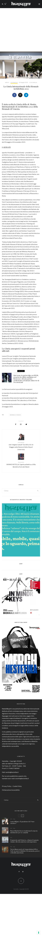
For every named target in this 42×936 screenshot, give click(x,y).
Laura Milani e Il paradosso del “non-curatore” (22, 822)
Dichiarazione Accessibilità (11, 790)
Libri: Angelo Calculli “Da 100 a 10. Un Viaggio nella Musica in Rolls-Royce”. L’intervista (21, 446)
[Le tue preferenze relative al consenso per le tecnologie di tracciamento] (38, 932)
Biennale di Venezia (15, 414)
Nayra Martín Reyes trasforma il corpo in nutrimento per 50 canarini (23, 831)
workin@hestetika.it (12, 772)
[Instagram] (23, 872)
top (14, 819)
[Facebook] (19, 872)
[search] (38, 490)
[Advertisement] (21, 30)
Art (11, 819)
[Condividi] (14, 95)
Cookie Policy (17, 786)
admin (7, 82)
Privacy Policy (6, 786)
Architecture (14, 82)
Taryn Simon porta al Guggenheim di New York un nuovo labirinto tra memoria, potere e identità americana (25, 851)
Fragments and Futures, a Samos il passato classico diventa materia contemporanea (24, 841)
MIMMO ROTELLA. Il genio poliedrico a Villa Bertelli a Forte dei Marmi (21, 464)
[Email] (20, 95)
